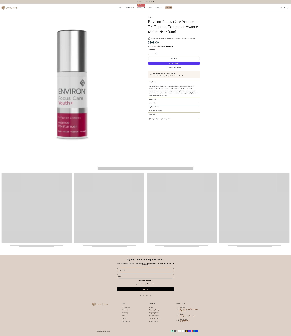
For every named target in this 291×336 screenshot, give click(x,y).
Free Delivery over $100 (146, 2)
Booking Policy (154, 310)
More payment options (174, 67)
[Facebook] (140, 295)
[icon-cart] (287, 7)
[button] (174, 58)
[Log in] (284, 8)
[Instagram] (144, 295)
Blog (123, 315)
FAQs (151, 307)
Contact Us (126, 321)
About (124, 318)
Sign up (145, 289)
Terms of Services (155, 318)
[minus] (149, 53)
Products (125, 310)
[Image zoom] (72, 87)
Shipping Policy (154, 313)
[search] (281, 7)
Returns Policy (154, 315)
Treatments (126, 307)
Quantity (151, 50)
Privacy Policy (153, 321)
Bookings (125, 313)
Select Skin (106, 331)
